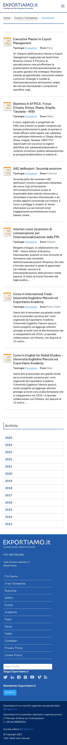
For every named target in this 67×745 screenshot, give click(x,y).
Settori (9, 598)
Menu (63, 8)
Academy (11, 612)
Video (8, 634)
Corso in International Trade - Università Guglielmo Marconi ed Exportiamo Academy (35, 298)
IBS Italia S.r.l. (10, 709)
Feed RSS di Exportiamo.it (45, 677)
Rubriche (10, 591)
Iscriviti (10, 692)
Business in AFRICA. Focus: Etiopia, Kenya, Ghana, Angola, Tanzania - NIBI (34, 107)
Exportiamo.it (20, 6)
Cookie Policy (13, 655)
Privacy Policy (14, 648)
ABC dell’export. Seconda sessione (37, 168)
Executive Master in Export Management (32, 41)
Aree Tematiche (15, 584)
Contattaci (11, 641)
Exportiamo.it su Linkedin (12, 677)
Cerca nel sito (60, 666)
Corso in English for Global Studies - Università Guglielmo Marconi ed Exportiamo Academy (38, 359)
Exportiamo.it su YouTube (32, 677)
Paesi (8, 619)
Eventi (9, 605)
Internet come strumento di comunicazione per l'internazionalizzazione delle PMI (36, 233)
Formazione (31, 48)
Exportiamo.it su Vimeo (39, 677)
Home (6, 18)
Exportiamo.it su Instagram (25, 677)
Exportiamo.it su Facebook (18, 677)
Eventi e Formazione (25, 18)
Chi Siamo (11, 576)
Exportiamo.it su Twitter (5, 677)
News (8, 626)
